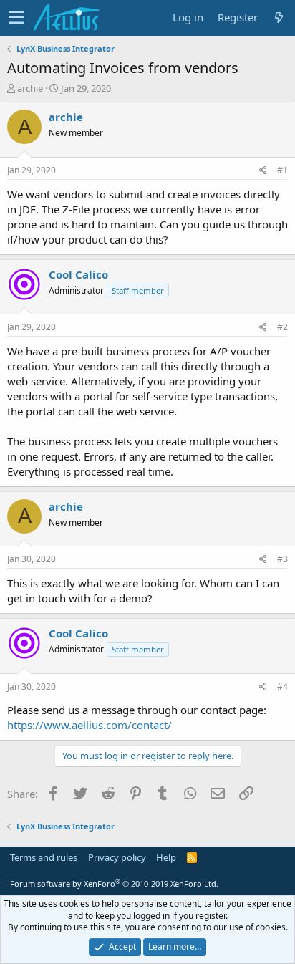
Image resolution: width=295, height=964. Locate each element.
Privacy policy (117, 857)
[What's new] (278, 17)
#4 (282, 686)
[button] (16, 18)
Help (166, 857)
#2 (282, 327)
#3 (282, 559)
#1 (282, 170)
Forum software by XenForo (114, 883)
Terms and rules (43, 857)
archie (30, 88)
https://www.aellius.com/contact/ (89, 725)
